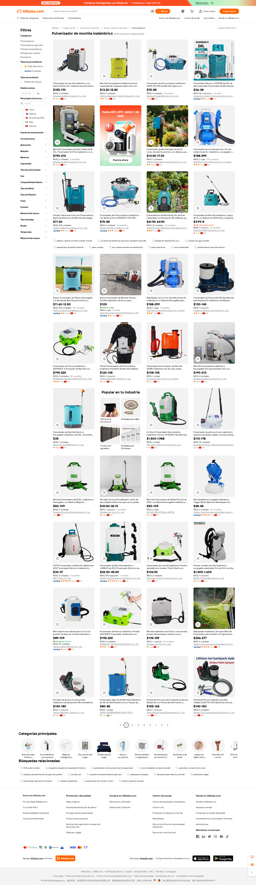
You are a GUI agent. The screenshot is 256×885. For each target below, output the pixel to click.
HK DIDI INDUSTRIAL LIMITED (161, 512)
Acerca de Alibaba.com (34, 795)
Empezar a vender (204, 807)
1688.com (97, 871)
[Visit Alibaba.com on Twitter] (209, 836)
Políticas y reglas (73, 832)
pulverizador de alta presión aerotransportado (113, 768)
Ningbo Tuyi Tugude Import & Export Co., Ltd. (213, 712)
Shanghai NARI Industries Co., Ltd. (209, 230)
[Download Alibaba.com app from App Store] (201, 858)
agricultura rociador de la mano (192, 768)
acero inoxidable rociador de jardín (155, 768)
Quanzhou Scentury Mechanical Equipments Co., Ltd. (214, 445)
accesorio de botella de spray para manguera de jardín (123, 241)
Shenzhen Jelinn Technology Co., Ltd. (164, 445)
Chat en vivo (158, 807)
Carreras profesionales (33, 818)
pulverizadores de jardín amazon (211, 247)
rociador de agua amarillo (198, 241)
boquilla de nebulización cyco (167, 241)
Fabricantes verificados (120, 802)
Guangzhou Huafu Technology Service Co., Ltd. (214, 96)
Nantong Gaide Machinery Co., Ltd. (163, 96)
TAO (151, 871)
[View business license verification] (154, 880)
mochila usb (76, 774)
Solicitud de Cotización (119, 807)
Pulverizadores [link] (138, 28)
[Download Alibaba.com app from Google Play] (223, 858)
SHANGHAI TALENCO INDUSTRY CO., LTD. (72, 379)
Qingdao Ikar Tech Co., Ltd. (112, 512)
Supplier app (146, 858)
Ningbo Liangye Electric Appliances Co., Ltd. (120, 578)
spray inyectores (158, 247)
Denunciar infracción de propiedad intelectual (169, 825)
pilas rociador (98, 247)
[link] (252, 857)
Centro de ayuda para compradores (169, 802)
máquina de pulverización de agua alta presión (43, 774)
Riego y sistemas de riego (115, 28)
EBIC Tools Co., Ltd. (62, 578)
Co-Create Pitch (30, 807)
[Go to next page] (167, 725)
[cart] (192, 12)
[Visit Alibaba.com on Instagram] (215, 836)
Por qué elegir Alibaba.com (35, 802)
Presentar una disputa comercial (168, 813)
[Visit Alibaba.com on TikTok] (227, 836)
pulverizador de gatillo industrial (70, 247)
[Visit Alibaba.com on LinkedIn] (203, 836)
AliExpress (86, 871)
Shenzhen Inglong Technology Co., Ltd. (164, 578)
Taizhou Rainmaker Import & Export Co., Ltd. (120, 96)
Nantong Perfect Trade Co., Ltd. (114, 228)
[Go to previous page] (120, 725)
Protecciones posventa (77, 818)
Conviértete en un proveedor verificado (214, 818)
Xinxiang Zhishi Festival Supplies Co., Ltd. (71, 512)
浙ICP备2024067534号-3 (203, 880)
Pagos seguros (73, 802)
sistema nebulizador (69, 781)
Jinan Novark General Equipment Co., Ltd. (166, 712)
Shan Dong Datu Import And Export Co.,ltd (119, 313)
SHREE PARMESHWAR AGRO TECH (116, 712)
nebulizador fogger (201, 774)
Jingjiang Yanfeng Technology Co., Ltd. (211, 310)
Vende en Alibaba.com (206, 802)
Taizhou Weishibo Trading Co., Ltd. (115, 379)
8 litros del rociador (32, 768)
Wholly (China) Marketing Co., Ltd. (68, 445)
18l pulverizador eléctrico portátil (171, 774)
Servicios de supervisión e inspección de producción (83, 825)
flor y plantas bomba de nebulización (127, 247)
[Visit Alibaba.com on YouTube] (221, 836)
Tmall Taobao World (113, 871)
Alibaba (55, 28)
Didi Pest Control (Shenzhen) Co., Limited (212, 162)
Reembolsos (158, 818)
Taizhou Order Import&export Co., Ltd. (70, 228)
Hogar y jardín (69, 28)
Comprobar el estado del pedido (210, 813)
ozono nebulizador (181, 247)
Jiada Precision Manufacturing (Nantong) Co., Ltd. (167, 228)
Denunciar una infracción (164, 832)
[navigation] (33, 377)
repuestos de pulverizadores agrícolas (105, 774)
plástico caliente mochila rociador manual (74, 241)
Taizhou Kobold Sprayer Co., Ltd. (67, 646)
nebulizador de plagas (139, 774)
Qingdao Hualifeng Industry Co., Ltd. (69, 96)
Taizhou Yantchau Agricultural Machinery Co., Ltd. (214, 512)
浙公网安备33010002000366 (176, 880)
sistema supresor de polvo (133, 781)
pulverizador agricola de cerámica (38, 781)
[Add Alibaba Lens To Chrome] (65, 858)
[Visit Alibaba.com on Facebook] (197, 836)
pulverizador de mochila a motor (99, 781)
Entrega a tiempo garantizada (79, 813)
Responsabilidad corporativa (36, 813)
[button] (152, 11)
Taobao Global (140, 871)
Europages (171, 871)
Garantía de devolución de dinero (81, 807)
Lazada (128, 871)
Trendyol (160, 871)
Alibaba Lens (37, 858)
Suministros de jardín (89, 28)
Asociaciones (202, 824)
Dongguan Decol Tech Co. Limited (162, 379)
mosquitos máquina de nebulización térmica (66, 768)
